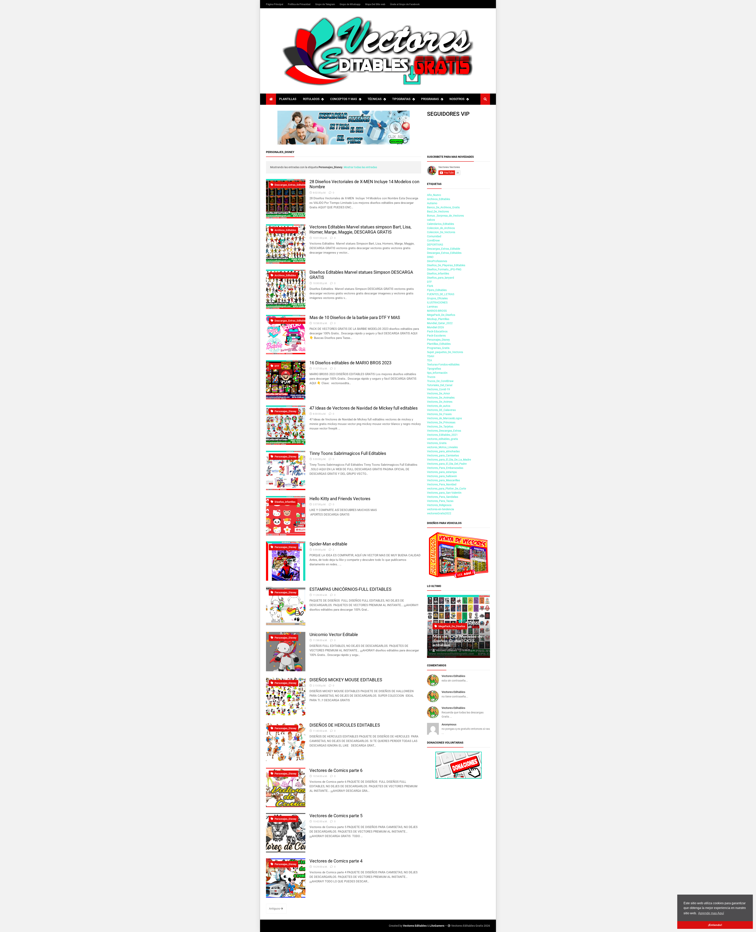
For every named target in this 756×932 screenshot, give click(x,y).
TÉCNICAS (375, 99)
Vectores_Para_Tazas (440, 501)
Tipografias (434, 368)
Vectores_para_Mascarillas (443, 480)
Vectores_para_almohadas (443, 451)
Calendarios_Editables (440, 223)
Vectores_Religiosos (439, 505)
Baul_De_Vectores (438, 211)
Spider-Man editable (328, 543)
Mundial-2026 (435, 327)
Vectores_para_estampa (442, 472)
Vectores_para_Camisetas (443, 455)
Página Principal (275, 4)
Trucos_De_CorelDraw (440, 381)
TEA (429, 360)
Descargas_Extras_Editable (290, 184)
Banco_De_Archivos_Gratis (443, 207)
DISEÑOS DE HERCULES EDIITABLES (344, 725)
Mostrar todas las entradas (360, 167)
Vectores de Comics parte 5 (335, 815)
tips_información (437, 372)
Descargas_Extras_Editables (444, 252)
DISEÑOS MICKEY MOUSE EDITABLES (345, 679)
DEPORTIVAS (435, 244)
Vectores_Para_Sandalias (442, 496)
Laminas (432, 306)
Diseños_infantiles (285, 501)
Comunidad (434, 236)
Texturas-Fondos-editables (443, 364)
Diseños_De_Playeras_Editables (446, 265)
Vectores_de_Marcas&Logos (444, 418)
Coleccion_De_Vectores (441, 232)
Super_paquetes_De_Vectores (445, 352)
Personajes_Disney (285, 411)
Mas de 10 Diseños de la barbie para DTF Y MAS (354, 317)
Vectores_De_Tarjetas (440, 426)
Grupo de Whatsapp (350, 4)
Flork (430, 285)
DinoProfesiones (437, 261)
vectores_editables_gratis (442, 438)
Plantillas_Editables (439, 343)
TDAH (430, 356)
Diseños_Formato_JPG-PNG (444, 269)
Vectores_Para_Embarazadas (445, 467)
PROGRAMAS (430, 99)
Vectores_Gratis (437, 443)
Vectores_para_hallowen (442, 476)
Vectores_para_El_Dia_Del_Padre (447, 463)
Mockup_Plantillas (438, 319)
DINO (430, 257)
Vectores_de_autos (438, 405)
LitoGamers (437, 925)
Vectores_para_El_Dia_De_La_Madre (449, 459)
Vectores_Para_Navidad (441, 484)
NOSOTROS (456, 99)
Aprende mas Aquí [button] (711, 913)
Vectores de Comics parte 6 (335, 770)
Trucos (431, 376)
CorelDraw (433, 240)
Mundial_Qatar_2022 (440, 323)
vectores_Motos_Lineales (442, 447)
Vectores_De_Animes (439, 401)
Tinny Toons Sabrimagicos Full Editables (347, 453)
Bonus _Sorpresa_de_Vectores (445, 215)
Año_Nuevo (434, 195)
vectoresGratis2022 (439, 513)
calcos (431, 219)
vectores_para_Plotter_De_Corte (446, 488)
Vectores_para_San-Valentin (444, 492)
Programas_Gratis (438, 348)
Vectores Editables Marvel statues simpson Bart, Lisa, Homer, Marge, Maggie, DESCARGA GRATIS (360, 229)
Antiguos (275, 908)
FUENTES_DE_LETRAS (440, 294)
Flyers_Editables (437, 290)
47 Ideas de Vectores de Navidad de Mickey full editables (363, 408)
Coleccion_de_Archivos (441, 228)
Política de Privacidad (299, 4)
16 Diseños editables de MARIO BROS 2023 (350, 362)
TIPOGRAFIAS (401, 99)
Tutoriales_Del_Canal (439, 385)
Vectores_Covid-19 (438, 389)
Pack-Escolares (436, 335)
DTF (276, 365)
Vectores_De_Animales (441, 397)
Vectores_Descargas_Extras (444, 430)
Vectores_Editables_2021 (442, 434)
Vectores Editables (453, 676)
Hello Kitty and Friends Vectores (339, 498)
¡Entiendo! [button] (715, 924)
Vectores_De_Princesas (441, 422)
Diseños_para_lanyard (440, 277)
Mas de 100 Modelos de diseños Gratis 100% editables (457, 640)
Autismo (432, 203)
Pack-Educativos (437, 331)
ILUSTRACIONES (437, 302)
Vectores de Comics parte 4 (335, 860)
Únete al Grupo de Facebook (405, 4)
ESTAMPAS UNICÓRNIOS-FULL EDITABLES (350, 589)
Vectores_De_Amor (438, 393)
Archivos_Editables (285, 230)
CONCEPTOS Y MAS (343, 99)
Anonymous (449, 724)
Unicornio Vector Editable (333, 634)
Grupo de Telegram (325, 4)
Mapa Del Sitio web (375, 4)
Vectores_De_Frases (439, 414)
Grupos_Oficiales (437, 298)
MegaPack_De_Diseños (441, 314)
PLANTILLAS (287, 99)
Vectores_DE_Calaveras (441, 410)
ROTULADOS (311, 99)
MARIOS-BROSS (437, 310)
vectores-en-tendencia (440, 509)
